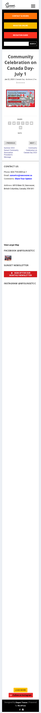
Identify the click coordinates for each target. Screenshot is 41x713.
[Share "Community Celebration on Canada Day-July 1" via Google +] (18, 123)
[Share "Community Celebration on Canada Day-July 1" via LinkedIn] (27, 123)
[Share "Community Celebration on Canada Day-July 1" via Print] (20, 127)
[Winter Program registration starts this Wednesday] (20, 676)
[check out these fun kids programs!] (20, 596)
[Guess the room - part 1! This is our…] (20, 437)
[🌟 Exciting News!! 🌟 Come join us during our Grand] (20, 537)
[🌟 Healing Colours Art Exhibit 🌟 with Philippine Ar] (20, 497)
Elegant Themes (21, 702)
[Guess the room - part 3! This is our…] (20, 397)
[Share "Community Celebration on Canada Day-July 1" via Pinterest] (23, 123)
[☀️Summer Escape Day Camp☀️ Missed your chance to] (20, 557)
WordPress (22, 706)
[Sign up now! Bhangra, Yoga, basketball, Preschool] (20, 656)
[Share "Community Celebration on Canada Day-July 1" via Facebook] (9, 123)
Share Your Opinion (23, 179)
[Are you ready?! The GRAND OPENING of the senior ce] (20, 477)
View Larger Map (11, 245)
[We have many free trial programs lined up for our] (20, 377)
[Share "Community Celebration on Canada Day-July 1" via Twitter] (14, 123)
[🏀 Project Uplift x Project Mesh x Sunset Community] (20, 576)
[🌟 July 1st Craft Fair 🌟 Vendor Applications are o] (20, 517)
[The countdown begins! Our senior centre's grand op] (20, 457)
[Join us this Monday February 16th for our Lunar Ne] (20, 636)
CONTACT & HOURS (20, 16)
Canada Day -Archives (24, 79)
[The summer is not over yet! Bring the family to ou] (20, 318)
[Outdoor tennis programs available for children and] (20, 337)
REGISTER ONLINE (20, 26)
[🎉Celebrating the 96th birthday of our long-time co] (20, 616)
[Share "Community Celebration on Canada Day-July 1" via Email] (31, 123)
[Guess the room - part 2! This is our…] (20, 417)
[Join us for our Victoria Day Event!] (20, 357)
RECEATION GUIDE (20, 35)
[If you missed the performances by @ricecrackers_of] (20, 298)
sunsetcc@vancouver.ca (21, 175)
